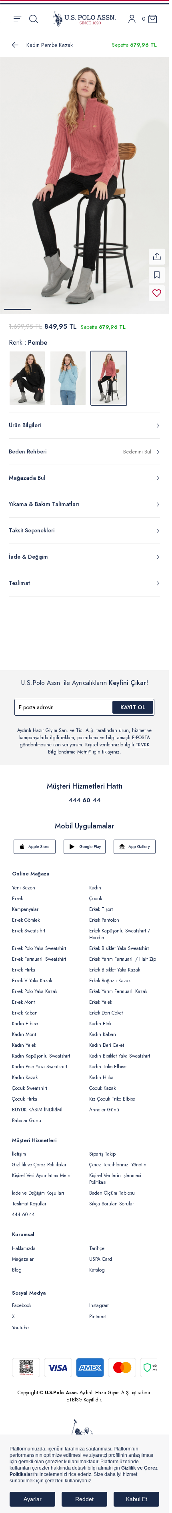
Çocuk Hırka (24, 1094)
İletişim (19, 1149)
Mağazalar (23, 1254)
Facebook (21, 1300)
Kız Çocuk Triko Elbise (112, 1094)
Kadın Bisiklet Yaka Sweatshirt (119, 1051)
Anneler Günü (104, 1105)
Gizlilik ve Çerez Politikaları (40, 1160)
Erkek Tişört (101, 904)
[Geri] (15, 45)
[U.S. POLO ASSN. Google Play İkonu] (85, 842)
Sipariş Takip (102, 1149)
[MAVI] (68, 373)
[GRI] (27, 373)
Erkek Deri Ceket (106, 1008)
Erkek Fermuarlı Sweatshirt (39, 954)
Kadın (95, 883)
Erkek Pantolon (104, 915)
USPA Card (100, 1254)
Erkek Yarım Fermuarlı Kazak (118, 986)
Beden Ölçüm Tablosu (112, 1188)
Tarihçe (96, 1243)
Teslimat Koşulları (30, 1199)
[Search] (33, 19)
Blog (17, 1265)
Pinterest (97, 1311)
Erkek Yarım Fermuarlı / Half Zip (122, 954)
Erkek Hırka (23, 965)
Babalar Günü (26, 1115)
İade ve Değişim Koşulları (38, 1188)
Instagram (99, 1300)
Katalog (97, 1265)
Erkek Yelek (100, 997)
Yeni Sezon (23, 883)
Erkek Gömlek (26, 915)
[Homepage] (84, 19)
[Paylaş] (157, 252)
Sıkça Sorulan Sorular (111, 1199)
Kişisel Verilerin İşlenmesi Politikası (115, 1174)
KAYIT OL (133, 702)
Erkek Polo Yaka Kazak (34, 986)
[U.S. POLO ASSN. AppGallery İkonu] (135, 842)
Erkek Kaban (25, 1008)
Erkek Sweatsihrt (28, 926)
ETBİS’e (75, 1395)
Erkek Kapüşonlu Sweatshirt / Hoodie (119, 929)
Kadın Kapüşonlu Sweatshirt (41, 1051)
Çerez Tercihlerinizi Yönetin (117, 1160)
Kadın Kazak (25, 1072)
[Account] (132, 19)
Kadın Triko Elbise (107, 1062)
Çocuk (95, 893)
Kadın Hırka (101, 1072)
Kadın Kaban (102, 1029)
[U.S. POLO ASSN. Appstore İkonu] (35, 842)
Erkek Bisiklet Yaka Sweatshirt (119, 943)
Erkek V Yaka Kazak (32, 975)
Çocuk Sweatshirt (29, 1083)
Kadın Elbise (25, 1018)
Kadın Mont (24, 1029)
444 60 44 (84, 795)
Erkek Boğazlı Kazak (109, 975)
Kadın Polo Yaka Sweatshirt (39, 1062)
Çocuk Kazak (102, 1083)
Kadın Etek (100, 1018)
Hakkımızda (24, 1243)
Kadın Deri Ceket (106, 1040)
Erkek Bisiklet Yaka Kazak (114, 965)
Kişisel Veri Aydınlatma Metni (42, 1170)
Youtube (20, 1323)
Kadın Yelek (24, 1040)
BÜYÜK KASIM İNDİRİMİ (37, 1105)
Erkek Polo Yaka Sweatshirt (39, 943)
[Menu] (17, 19)
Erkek (17, 893)
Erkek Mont (23, 997)
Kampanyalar (25, 904)
